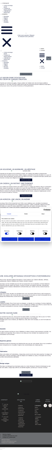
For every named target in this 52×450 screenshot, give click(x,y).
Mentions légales (7, 434)
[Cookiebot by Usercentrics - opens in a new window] (44, 210)
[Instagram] (50, 405)
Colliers (6, 19)
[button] (7, 36)
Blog (36, 411)
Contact (42, 50)
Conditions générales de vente (10, 435)
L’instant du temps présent (7, 9)
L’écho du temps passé (21, 408)
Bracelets (6, 16)
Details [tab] (26, 213)
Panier (36, 412)
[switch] (20, 234)
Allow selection (26, 239)
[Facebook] (45, 405)
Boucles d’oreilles (6, 21)
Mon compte (38, 414)
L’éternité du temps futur (7, 11)
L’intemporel (5, 3)
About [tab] (43, 213)
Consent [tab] (9, 213)
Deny (10, 239)
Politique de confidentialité (9, 437)
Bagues (6, 18)
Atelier (42, 66)
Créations (5, 14)
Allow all (42, 239)
